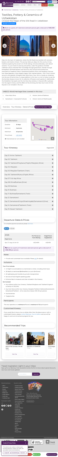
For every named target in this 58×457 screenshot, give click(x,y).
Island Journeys (18, 392)
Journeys (23, 4)
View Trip (14, 354)
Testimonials (18, 421)
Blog (16, 427)
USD (50, 1)
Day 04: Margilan (11, 167)
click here (30, 223)
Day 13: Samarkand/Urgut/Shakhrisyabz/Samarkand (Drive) (26, 201)
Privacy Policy (18, 431)
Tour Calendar (18, 416)
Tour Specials (18, 419)
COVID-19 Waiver (19, 407)
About (16, 423)
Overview (6, 107)
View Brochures (30, 401)
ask (36, 258)
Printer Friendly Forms (20, 414)
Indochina (4, 391)
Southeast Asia (6, 398)
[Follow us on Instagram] (28, 1)
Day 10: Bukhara (10, 190)
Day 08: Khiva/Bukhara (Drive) (16, 182)
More (35, 4)
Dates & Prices (28, 107)
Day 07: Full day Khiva (13, 178)
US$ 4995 (19, 135)
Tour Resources (18, 418)
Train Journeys (18, 394)
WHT (39, 5)
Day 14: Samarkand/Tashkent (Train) (18, 205)
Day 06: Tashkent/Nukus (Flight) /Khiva (19, 174)
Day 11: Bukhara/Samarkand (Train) (17, 194)
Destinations (16, 4)
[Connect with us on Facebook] (27, 1)
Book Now (50, 5)
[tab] (29, 155)
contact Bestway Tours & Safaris (31, 314)
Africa (3, 385)
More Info (23, 452)
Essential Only (15, 452)
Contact (17, 425)
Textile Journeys (18, 391)
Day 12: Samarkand (12, 197)
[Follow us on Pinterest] (8, 406)
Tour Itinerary (16, 107)
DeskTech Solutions (53, 437)
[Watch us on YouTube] (30, 1)
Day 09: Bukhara (11, 186)
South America (5, 394)
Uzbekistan (15, 10)
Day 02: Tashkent (11, 159)
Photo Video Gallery (19, 399)
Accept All (7, 452)
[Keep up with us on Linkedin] (10, 406)
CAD (56, 1)
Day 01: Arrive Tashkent (13, 155)
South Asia (5, 396)
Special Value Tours (19, 389)
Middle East (5, 392)
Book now (37, 454)
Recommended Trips (43, 107)
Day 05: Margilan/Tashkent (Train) (17, 171)
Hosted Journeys (19, 385)
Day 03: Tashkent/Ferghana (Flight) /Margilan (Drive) (24, 163)
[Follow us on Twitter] (4, 406)
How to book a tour (19, 401)
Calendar (29, 4)
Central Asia (7, 10)
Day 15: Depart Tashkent (13, 209)
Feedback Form (18, 412)
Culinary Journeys (19, 387)
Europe (4, 389)
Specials (44, 5)
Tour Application (18, 403)
